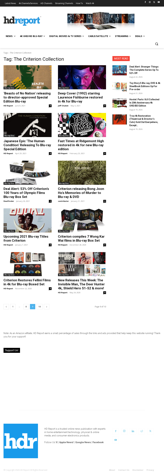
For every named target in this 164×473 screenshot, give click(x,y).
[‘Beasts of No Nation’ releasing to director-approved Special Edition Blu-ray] (28, 77)
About (112, 470)
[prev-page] (6, 306)
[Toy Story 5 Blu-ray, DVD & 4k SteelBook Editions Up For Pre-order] (119, 87)
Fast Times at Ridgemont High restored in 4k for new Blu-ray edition (81, 145)
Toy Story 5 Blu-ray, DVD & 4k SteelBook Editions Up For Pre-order (144, 86)
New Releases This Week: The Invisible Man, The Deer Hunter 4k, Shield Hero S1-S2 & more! (81, 284)
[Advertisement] (82, 379)
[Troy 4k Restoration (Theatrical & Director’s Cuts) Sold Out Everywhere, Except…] (119, 119)
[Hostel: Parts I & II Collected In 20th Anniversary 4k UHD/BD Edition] (119, 103)
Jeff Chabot (63, 105)
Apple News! (66, 442)
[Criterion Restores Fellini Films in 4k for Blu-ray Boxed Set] (28, 264)
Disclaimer (138, 470)
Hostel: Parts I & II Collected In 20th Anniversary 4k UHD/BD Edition (144, 102)
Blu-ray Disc (9, 88)
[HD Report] (22, 21)
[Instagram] (150, 2)
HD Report (8, 105)
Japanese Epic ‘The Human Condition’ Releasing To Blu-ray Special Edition (27, 145)
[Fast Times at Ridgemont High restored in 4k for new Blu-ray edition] (82, 125)
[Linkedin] (133, 431)
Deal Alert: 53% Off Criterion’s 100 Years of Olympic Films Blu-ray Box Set (26, 193)
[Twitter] (154, 2)
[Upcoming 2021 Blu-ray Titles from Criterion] (28, 220)
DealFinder (9, 201)
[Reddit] (141, 431)
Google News (83, 442)
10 (39, 306)
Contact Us (123, 470)
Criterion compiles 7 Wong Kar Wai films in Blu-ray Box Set (81, 238)
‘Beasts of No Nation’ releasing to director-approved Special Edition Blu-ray (27, 97)
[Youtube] (158, 2)
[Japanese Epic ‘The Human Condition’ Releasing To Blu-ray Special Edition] (28, 125)
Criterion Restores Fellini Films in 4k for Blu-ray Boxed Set (27, 282)
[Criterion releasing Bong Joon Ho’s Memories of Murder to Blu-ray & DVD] (82, 173)
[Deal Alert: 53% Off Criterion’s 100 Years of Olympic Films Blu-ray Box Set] (28, 173)
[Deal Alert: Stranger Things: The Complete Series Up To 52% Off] (119, 70)
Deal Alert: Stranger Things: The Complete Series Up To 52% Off (144, 69)
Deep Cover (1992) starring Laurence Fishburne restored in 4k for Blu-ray (80, 97)
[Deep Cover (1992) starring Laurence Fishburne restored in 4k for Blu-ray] (82, 77)
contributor (63, 201)
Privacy (150, 470)
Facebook (98, 442)
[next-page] (46, 306)
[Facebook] (145, 2)
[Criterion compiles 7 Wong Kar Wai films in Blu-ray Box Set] (82, 220)
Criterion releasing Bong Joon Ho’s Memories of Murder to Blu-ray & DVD (81, 193)
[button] (156, 44)
